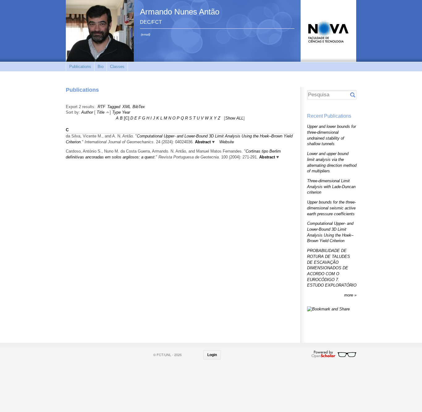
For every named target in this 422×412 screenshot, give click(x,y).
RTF (101, 106)
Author (87, 112)
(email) (145, 34)
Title (100, 112)
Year (126, 112)
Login (212, 355)
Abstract (202, 142)
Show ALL (234, 118)
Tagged (113, 106)
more (349, 295)
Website (226, 142)
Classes (117, 66)
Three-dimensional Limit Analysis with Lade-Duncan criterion (331, 187)
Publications (80, 66)
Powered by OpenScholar (333, 354)
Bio (100, 66)
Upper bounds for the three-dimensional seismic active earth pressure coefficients (331, 208)
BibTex (139, 106)
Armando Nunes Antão (179, 11)
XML (126, 106)
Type (116, 112)
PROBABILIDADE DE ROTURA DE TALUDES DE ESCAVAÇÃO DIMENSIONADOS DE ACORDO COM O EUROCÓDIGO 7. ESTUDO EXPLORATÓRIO (332, 268)
